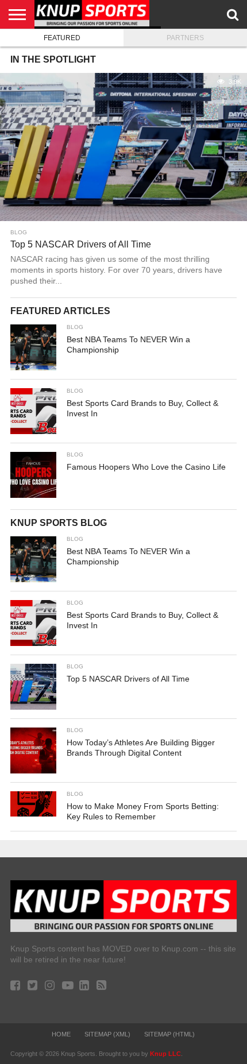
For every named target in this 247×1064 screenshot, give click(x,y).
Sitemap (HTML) (169, 1034)
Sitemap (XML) (107, 1034)
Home (61, 1034)
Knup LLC (165, 1053)
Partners (185, 38)
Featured (62, 38)
